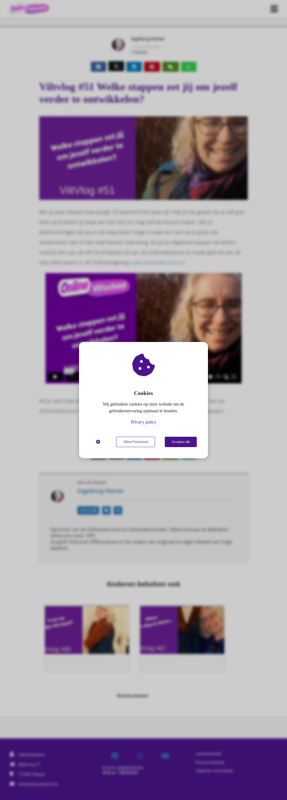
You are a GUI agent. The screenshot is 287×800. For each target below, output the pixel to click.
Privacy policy (143, 422)
